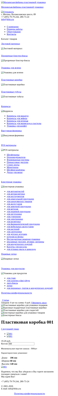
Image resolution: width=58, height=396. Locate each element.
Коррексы (6, 106)
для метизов (12, 209)
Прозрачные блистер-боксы (14, 56)
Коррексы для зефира (17, 118)
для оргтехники (14, 214)
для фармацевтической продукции (23, 224)
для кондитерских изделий (19, 244)
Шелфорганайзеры (16, 170)
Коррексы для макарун (18, 116)
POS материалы (8, 145)
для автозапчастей (15, 191)
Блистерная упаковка (11, 182)
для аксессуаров (14, 204)
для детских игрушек (17, 234)
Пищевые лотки (9, 254)
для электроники (15, 219)
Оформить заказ (39, 302)
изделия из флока (15, 236)
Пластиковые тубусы (11, 92)
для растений (13, 229)
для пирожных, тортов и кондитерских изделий (30, 288)
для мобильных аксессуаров (20, 226)
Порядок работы (15, 29)
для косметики (14, 221)
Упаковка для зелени (11, 68)
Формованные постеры (18, 160)
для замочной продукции (19, 206)
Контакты (11, 34)
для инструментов (15, 196)
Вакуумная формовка (11, 130)
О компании (13, 26)
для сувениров (14, 216)
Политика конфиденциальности (16, 293)
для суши (11, 278)
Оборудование (14, 31)
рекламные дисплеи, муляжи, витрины (25, 242)
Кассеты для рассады (17, 247)
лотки (9, 285)
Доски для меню (15, 172)
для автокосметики (16, 194)
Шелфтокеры (13, 155)
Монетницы (12, 167)
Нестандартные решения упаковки (23, 239)
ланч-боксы (12, 283)
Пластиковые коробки (11, 80)
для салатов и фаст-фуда (18, 280)
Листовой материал (10, 44)
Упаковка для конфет (17, 126)
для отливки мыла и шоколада (21, 249)
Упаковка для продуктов (13, 268)
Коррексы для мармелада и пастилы (24, 123)
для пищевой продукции (19, 211)
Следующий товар (10, 329)
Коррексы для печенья (17, 121)
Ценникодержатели (16, 157)
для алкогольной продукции (20, 199)
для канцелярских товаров (19, 201)
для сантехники (14, 231)
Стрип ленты (13, 165)
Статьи (5, 300)
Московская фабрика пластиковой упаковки (22, 7)
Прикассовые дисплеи (17, 162)
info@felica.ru (7, 19)
